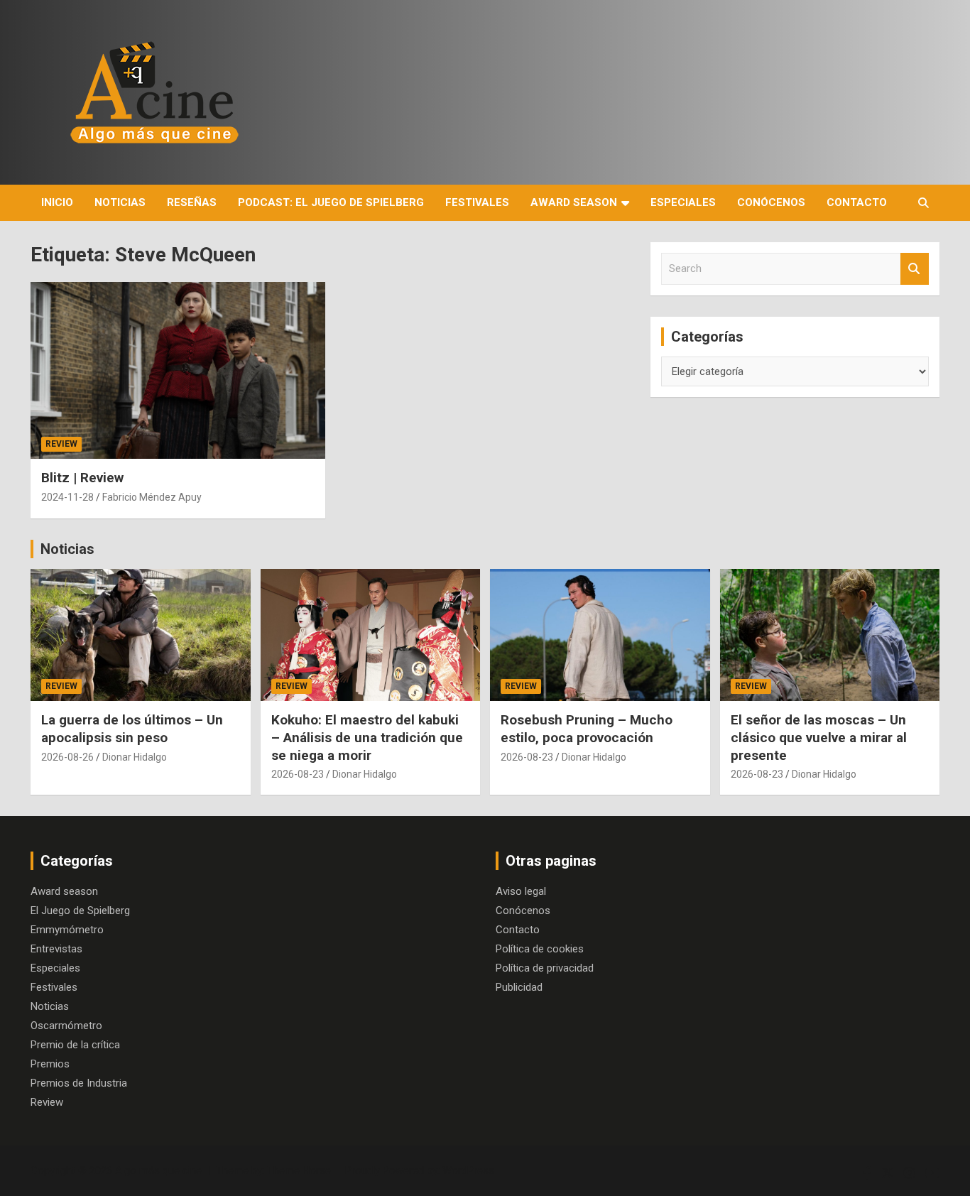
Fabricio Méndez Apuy (152, 497)
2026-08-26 (67, 757)
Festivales (477, 202)
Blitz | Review (82, 477)
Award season (573, 202)
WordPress (468, 1170)
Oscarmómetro (66, 1025)
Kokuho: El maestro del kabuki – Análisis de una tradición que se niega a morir (367, 737)
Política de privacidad (545, 968)
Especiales (683, 202)
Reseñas (192, 202)
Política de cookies (540, 948)
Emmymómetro (67, 929)
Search (914, 269)
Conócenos (771, 202)
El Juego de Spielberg (80, 910)
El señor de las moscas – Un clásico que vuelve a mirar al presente (819, 737)
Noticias (120, 202)
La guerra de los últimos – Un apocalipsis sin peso (132, 729)
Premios (50, 1064)
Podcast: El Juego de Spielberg (331, 202)
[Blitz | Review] (178, 371)
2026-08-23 (297, 774)
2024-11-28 (67, 497)
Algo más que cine (158, 1170)
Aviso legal (521, 891)
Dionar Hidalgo (134, 757)
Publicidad (519, 987)
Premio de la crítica (75, 1044)
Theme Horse (299, 1170)
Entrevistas (56, 948)
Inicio (57, 202)
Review (61, 444)
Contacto (857, 202)
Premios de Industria (79, 1083)
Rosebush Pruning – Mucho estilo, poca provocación (586, 729)
